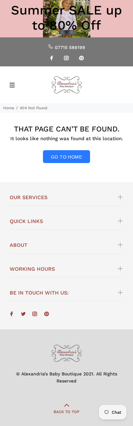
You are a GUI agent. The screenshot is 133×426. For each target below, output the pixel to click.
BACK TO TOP (66, 412)
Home (8, 108)
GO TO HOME (66, 157)
